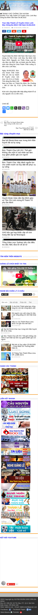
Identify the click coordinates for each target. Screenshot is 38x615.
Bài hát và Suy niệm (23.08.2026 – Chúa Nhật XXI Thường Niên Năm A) (24, 346)
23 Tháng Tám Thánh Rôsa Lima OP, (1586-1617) (24, 354)
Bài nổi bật (14, 302)
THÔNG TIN (17, 14)
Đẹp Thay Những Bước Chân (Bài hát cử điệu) (25, 128)
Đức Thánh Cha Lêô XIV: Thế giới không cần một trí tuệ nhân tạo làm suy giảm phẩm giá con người (17, 152)
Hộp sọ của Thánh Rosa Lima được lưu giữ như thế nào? (22, 322)
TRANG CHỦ (7, 14)
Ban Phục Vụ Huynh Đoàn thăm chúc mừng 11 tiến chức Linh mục (14, 123)
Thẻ (30, 302)
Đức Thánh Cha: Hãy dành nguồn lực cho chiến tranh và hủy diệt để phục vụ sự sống (19, 164)
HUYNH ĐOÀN (18, 27)
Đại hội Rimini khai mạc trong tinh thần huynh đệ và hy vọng (18, 141)
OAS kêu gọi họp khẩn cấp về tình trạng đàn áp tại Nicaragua (17, 233)
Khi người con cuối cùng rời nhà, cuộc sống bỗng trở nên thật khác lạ (24, 315)
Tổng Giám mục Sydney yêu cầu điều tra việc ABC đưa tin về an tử (18, 243)
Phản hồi (23, 302)
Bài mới (4, 302)
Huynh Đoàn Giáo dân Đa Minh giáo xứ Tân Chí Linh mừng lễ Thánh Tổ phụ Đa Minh (17, 200)
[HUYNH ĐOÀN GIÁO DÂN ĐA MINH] (19, 5)
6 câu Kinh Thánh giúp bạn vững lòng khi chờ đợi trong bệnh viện (23, 307)
